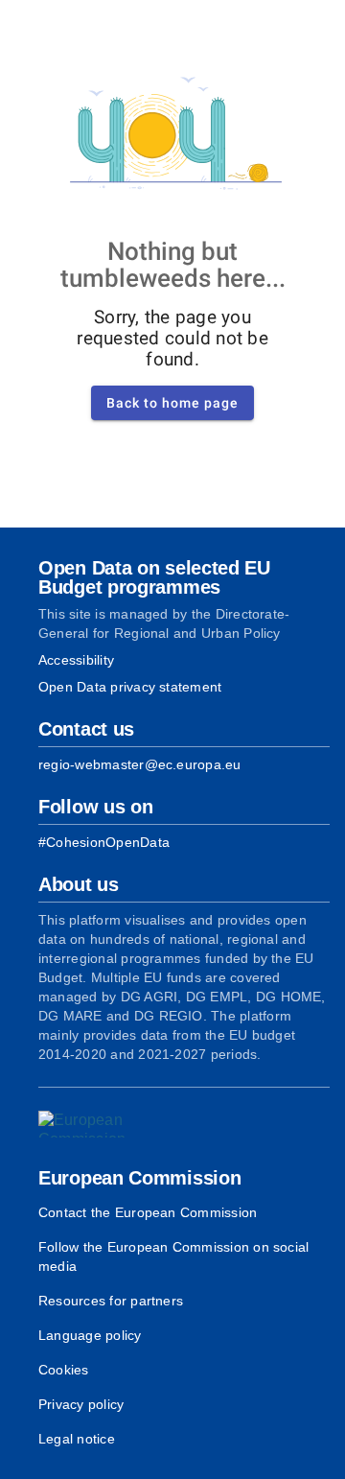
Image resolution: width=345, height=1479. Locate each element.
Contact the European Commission (147, 1212)
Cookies (63, 1369)
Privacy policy (81, 1404)
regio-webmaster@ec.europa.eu (140, 764)
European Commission (139, 1177)
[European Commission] (92, 1124)
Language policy (90, 1335)
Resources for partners (110, 1300)
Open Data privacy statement (129, 686)
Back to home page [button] (172, 403)
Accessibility (76, 660)
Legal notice (76, 1438)
